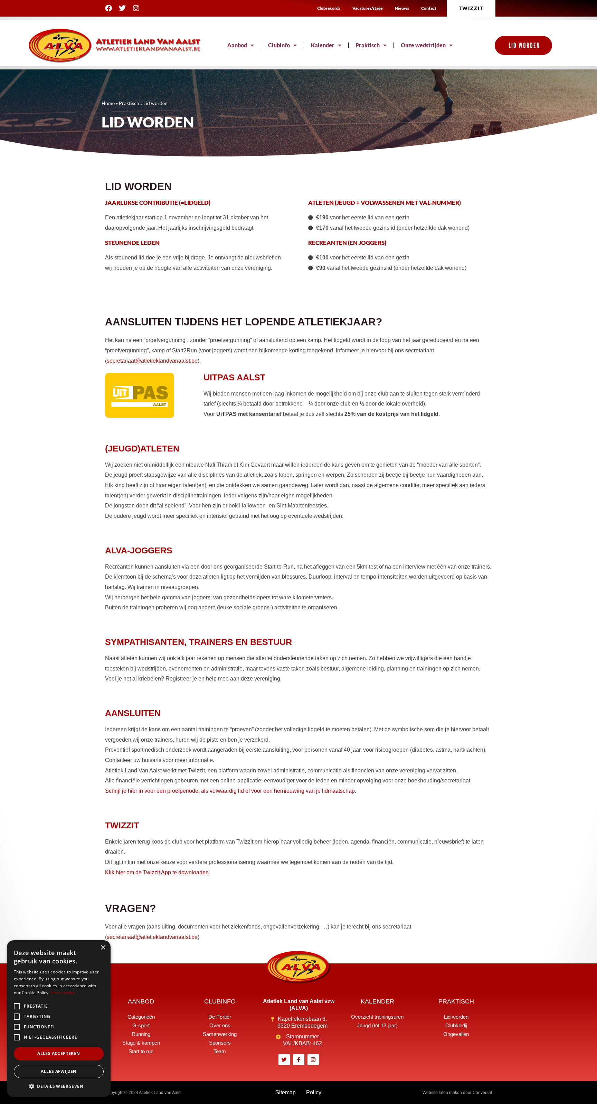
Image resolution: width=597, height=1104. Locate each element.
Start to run (141, 1051)
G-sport (141, 1025)
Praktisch (368, 45)
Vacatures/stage (367, 8)
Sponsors (220, 1043)
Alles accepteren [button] (58, 1053)
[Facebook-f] (298, 1059)
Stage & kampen (141, 1043)
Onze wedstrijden (423, 45)
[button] (59, 1086)
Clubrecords (328, 8)
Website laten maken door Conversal (457, 1092)
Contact (428, 8)
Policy (313, 1092)
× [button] (102, 947)
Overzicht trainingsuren (377, 1017)
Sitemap (285, 1092)
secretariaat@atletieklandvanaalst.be (152, 361)
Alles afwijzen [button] (59, 1071)
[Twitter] (122, 8)
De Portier (219, 1017)
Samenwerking (220, 1034)
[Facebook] (108, 8)
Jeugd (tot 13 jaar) (377, 1025)
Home (108, 103)
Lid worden (456, 1017)
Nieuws (402, 8)
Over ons (219, 1025)
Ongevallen (456, 1034)
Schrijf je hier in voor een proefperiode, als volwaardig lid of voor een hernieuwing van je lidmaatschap (230, 791)
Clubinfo (279, 45)
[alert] (59, 1018)
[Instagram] (136, 8)
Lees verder (63, 993)
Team (220, 1051)
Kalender (322, 45)
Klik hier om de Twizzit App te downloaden (157, 872)
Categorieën (141, 1017)
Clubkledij (456, 1025)
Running (141, 1034)
